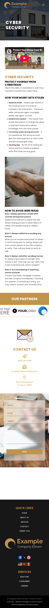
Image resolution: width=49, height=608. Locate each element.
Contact (24, 526)
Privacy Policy (32, 604)
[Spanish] (29, 564)
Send (24, 451)
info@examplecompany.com (24, 371)
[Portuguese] (24, 564)
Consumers (24, 581)
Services (24, 522)
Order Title (24, 531)
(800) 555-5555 (24, 360)
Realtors (24, 576)
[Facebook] (20, 556)
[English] (20, 564)
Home (24, 513)
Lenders (24, 586)
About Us (24, 517)
